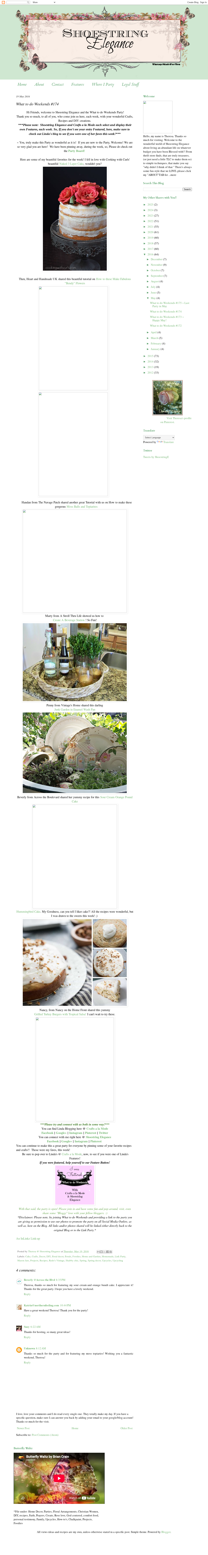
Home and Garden (91, 1256)
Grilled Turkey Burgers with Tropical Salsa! (60, 1014)
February (156, 343)
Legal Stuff (130, 84)
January (156, 349)
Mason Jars (23, 1260)
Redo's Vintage (56, 1260)
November (157, 265)
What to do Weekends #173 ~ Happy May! (167, 318)
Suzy (27, 1327)
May (153, 298)
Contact (58, 84)
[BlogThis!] (101, 1251)
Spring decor (94, 1260)
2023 (151, 215)
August (155, 281)
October (156, 270)
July (153, 287)
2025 (151, 204)
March (155, 338)
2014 (151, 361)
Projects (34, 1260)
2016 (151, 254)
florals (68, 1256)
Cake (28, 1256)
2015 (151, 356)
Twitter (103, 1132)
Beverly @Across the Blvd (39, 1280)
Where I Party (103, 84)
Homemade (108, 1256)
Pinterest (90, 1132)
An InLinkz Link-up (28, 1238)
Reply (27, 1294)
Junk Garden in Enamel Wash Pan (74, 709)
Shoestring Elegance (98, 1137)
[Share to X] (104, 1251)
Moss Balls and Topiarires (82, 506)
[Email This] (98, 1251)
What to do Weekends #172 (166, 325)
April (154, 332)
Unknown (29, 1348)
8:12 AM (41, 1348)
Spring (83, 1260)
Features (77, 84)
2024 (151, 210)
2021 (151, 226)
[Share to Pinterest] (110, 1251)
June (154, 292)
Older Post (127, 1428)
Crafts (35, 1256)
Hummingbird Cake (28, 911)
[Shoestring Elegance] (167, 414)
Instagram (75, 1132)
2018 (151, 243)
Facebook (47, 1132)
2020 (151, 232)
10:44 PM (65, 1305)
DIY (48, 1256)
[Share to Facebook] (107, 1251)
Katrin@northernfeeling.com (41, 1305)
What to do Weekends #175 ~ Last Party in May (169, 304)
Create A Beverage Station (69, 620)
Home (22, 84)
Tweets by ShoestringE (156, 457)
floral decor (58, 1256)
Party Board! (76, 151)
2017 (151, 249)
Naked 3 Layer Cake (71, 164)
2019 (151, 237)
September (157, 276)
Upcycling (118, 1260)
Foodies (76, 1256)
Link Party (120, 1256)
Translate (168, 442)
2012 (151, 372)
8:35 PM (60, 1280)
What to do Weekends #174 (166, 311)
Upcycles (106, 1260)
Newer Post (23, 1428)
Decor (42, 1256)
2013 (151, 367)
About (39, 84)
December (157, 259)
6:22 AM (35, 1327)
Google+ (61, 1132)
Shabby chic (72, 1260)
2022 (151, 221)
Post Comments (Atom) (45, 1435)
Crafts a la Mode (97, 1128)
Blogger (165, 1532)
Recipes (44, 1260)
